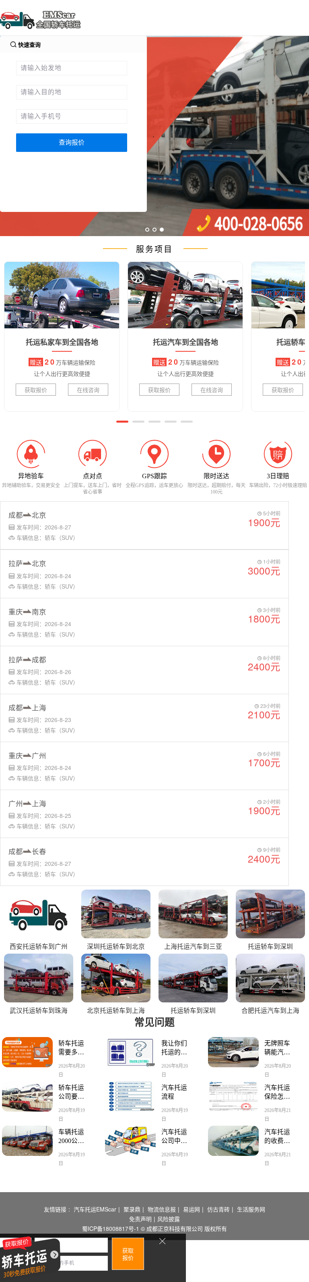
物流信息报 (162, 1209)
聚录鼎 (132, 1209)
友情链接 (55, 1209)
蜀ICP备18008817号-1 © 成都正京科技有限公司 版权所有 (154, 1228)
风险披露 (168, 1219)
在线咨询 (88, 390)
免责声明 (140, 1219)
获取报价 (36, 390)
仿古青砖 (218, 1209)
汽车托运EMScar (95, 1209)
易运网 (191, 1209)
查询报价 (71, 142)
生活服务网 (251, 1209)
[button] (122, 422)
